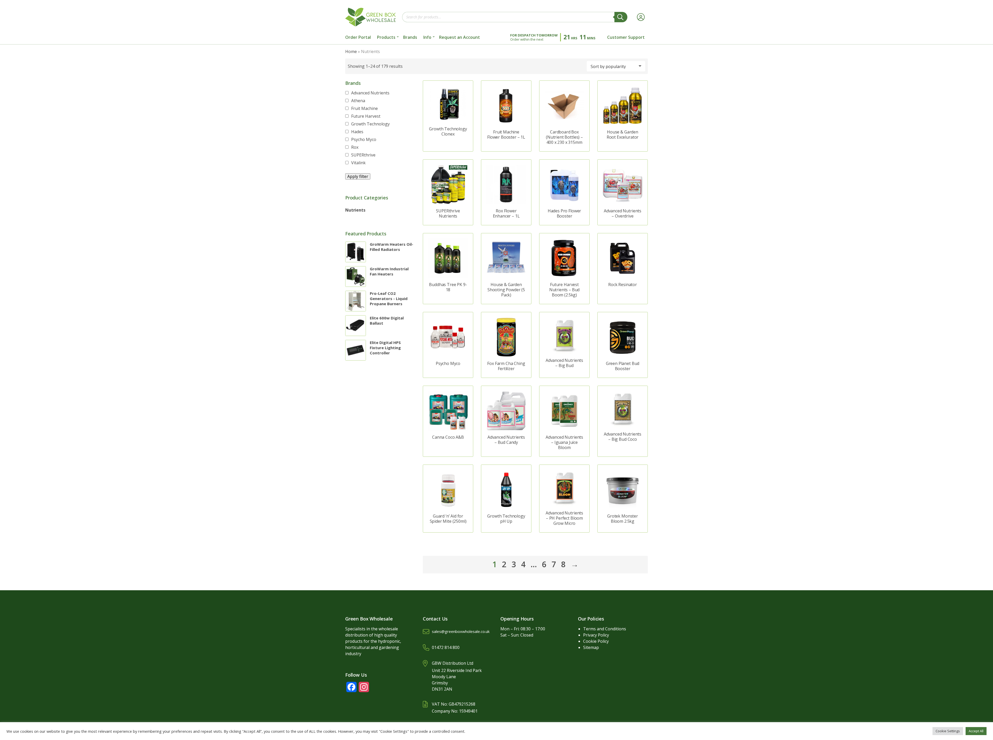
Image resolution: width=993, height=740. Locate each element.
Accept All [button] (976, 731)
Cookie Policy (596, 641)
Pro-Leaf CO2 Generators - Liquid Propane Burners (389, 298)
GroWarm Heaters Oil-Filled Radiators (391, 247)
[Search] (620, 17)
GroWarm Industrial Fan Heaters (389, 271)
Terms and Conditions (604, 629)
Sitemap (591, 647)
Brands (410, 37)
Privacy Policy (596, 635)
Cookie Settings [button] (948, 731)
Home (351, 51)
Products (386, 37)
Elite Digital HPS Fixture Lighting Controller (385, 347)
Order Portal (358, 37)
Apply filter (357, 176)
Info (427, 37)
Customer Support (626, 37)
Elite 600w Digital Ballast (387, 320)
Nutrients (355, 210)
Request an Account (459, 37)
